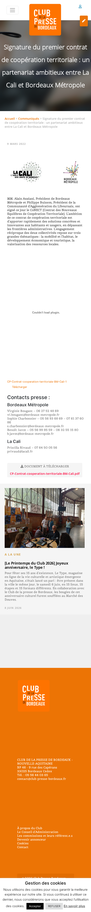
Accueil (10, 119)
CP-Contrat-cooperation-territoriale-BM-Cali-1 (37, 381)
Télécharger (19, 387)
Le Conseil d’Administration (37, 832)
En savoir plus (74, 906)
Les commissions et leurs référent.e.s (45, 836)
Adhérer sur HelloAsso (84, 21)
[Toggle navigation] (12, 10)
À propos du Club (29, 828)
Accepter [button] (35, 906)
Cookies (23, 843)
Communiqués (28, 119)
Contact (22, 847)
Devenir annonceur (31, 839)
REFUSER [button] (54, 906)
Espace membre (80, 7)
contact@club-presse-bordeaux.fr (41, 779)
